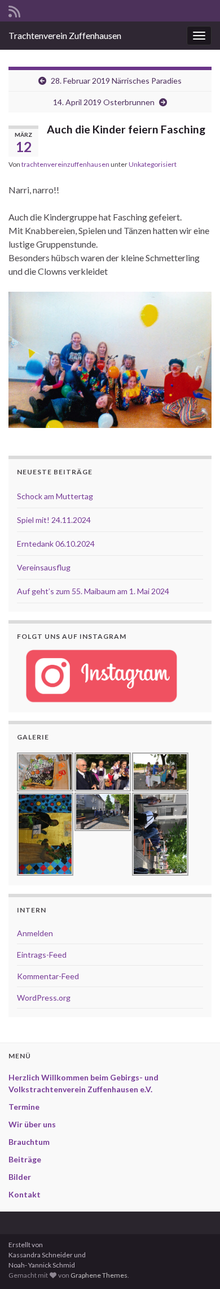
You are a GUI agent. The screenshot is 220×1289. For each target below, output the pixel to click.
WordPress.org (44, 997)
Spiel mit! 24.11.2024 (54, 520)
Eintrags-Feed (42, 954)
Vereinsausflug (44, 567)
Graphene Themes (99, 1275)
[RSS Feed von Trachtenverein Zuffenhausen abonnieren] (14, 9)
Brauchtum (29, 1142)
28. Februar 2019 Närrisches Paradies (116, 80)
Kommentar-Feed (48, 976)
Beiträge (24, 1159)
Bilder (19, 1177)
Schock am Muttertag (55, 496)
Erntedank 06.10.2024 (56, 543)
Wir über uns (32, 1124)
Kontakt (24, 1194)
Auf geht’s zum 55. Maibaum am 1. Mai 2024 (93, 591)
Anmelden (35, 933)
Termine (23, 1106)
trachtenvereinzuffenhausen (65, 164)
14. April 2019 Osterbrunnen (104, 102)
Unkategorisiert (153, 164)
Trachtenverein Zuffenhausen (64, 35)
